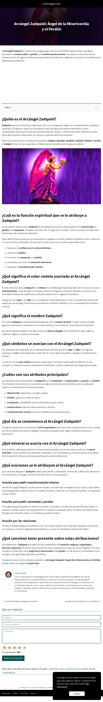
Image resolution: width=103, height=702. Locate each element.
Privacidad (24, 693)
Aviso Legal (6, 693)
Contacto (33, 693)
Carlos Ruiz (20, 573)
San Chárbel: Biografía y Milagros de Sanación (21, 601)
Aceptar (77, 693)
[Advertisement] (51, 82)
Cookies (15, 693)
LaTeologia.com (51, 3)
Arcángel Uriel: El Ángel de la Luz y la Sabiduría (82, 601)
